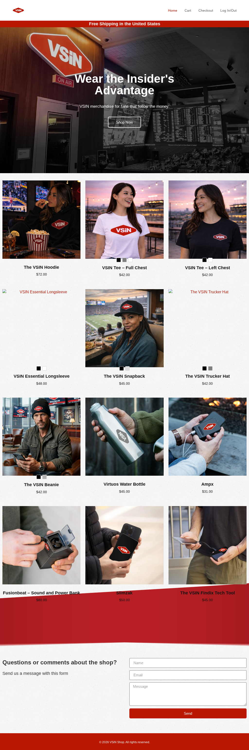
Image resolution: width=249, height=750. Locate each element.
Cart (188, 10)
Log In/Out (228, 10)
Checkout (205, 10)
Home (172, 10)
